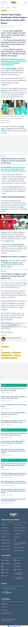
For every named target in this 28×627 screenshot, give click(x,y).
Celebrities (3, 424)
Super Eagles (11, 68)
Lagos (7, 241)
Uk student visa (5, 352)
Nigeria (3, 90)
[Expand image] (26, 101)
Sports (8, 7)
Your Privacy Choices (15, 626)
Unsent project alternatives (9, 358)
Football (14, 7)
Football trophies (6, 355)
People (2, 503)
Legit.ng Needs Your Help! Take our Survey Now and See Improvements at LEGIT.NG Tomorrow (13, 169)
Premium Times (17, 244)
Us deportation (16, 352)
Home (2, 7)
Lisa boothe (17, 355)
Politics (2, 416)
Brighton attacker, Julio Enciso (11, 263)
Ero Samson (6, 27)
